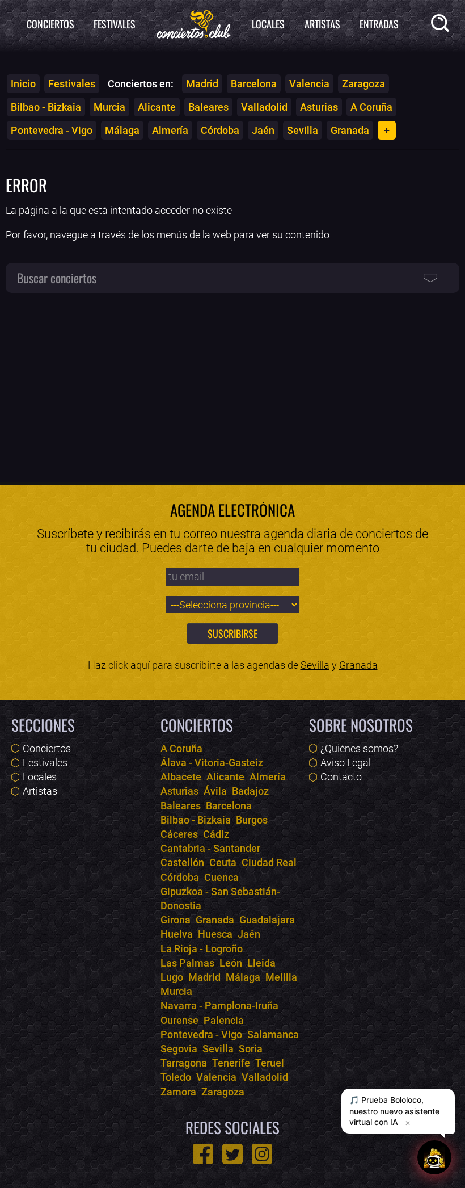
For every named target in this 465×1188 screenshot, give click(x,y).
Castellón (182, 862)
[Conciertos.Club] (194, 23)
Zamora (178, 1092)
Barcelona (254, 84)
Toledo (175, 1077)
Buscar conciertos (56, 277)
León (230, 963)
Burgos (252, 820)
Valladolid (264, 107)
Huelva (176, 934)
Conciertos (50, 23)
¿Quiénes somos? (359, 748)
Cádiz (216, 834)
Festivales (115, 23)
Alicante (157, 107)
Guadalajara (267, 920)
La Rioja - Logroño (201, 949)
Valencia (309, 84)
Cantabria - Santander (210, 848)
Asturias (319, 107)
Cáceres (179, 834)
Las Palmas (187, 963)
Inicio (23, 84)
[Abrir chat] (434, 1157)
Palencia (224, 1020)
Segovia (178, 1049)
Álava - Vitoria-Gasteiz (211, 763)
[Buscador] (442, 25)
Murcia (109, 107)
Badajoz (250, 791)
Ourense (179, 1020)
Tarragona (183, 1063)
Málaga (122, 130)
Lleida (261, 963)
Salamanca (273, 1034)
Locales (268, 23)
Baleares (208, 107)
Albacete (180, 777)
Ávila (215, 791)
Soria (251, 1049)
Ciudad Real (269, 862)
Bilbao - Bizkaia (46, 107)
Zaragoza (363, 84)
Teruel (269, 1063)
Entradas (379, 23)
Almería (170, 130)
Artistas (322, 23)
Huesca (215, 934)
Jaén (263, 130)
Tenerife (231, 1063)
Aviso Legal (345, 763)
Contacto (341, 777)
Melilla (281, 977)
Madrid (202, 84)
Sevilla (302, 130)
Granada (350, 130)
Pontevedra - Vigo (51, 130)
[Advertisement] (232, 382)
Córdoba (220, 130)
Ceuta (222, 862)
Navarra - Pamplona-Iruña (219, 1005)
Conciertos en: (141, 84)
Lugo (171, 977)
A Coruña (371, 107)
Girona (175, 920)
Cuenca (221, 877)
